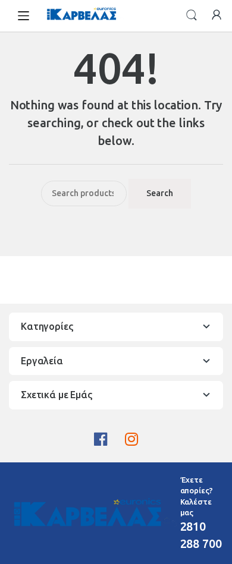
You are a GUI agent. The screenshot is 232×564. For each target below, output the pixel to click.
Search (191, 15)
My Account (216, 15)
